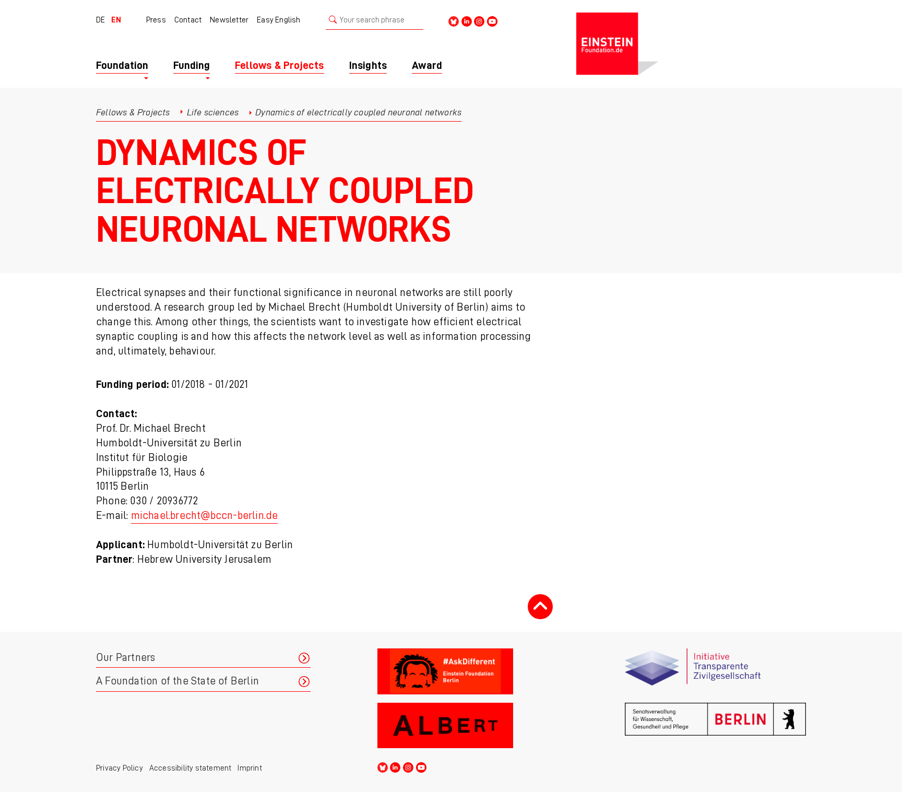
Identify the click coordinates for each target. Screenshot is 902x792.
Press (156, 20)
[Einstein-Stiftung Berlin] (691, 44)
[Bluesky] (453, 21)
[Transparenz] (715, 671)
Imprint (250, 768)
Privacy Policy (119, 768)
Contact (187, 20)
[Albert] (468, 725)
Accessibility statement (190, 768)
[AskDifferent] (468, 671)
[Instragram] (479, 21)
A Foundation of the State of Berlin (177, 681)
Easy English (278, 20)
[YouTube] (492, 21)
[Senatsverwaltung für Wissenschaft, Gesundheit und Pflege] (715, 725)
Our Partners (125, 657)
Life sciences (213, 112)
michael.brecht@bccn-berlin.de (204, 515)
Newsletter (229, 20)
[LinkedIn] (466, 21)
